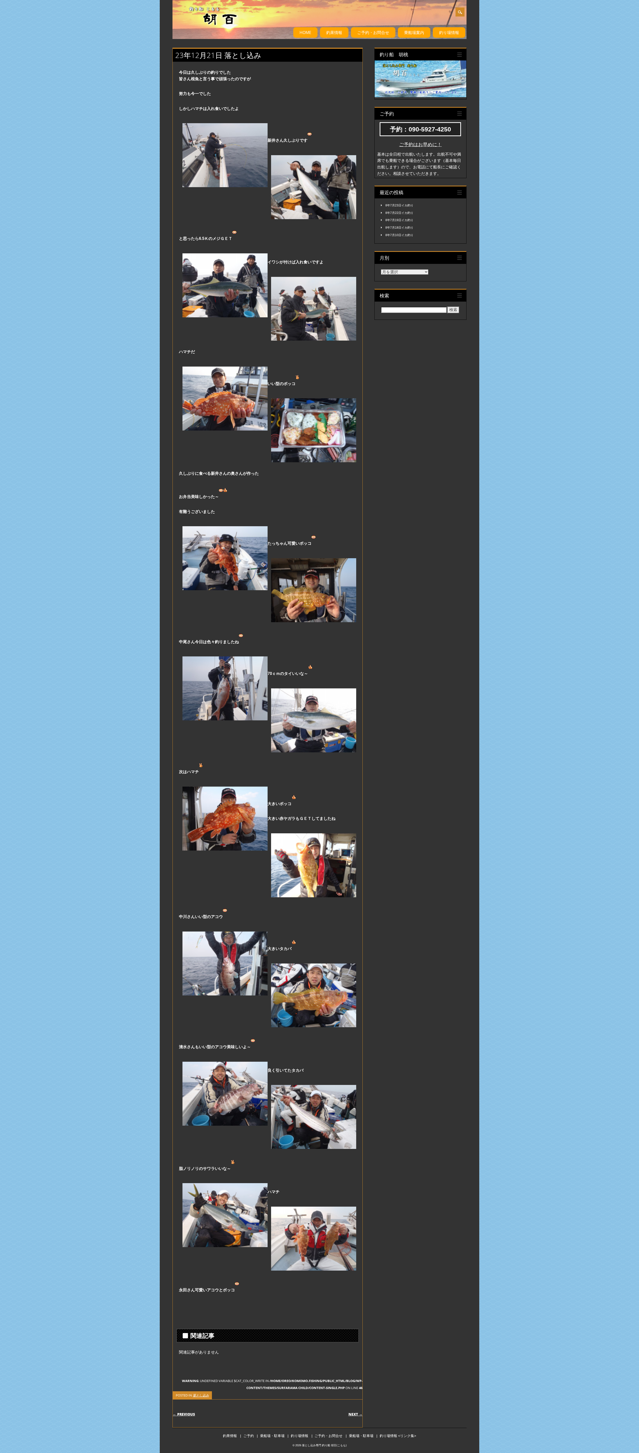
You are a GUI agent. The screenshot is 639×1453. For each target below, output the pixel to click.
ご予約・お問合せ (373, 32)
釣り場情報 (449, 32)
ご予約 (248, 1436)
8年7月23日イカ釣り (399, 205)
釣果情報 (334, 32)
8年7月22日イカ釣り (399, 213)
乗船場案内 (414, 32)
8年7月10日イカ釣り (399, 235)
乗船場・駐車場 (272, 1436)
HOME (305, 32)
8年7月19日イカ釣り (399, 220)
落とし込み (201, 1395)
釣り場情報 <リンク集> (398, 1436)
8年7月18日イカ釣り (399, 227)
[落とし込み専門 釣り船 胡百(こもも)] (207, 30)
